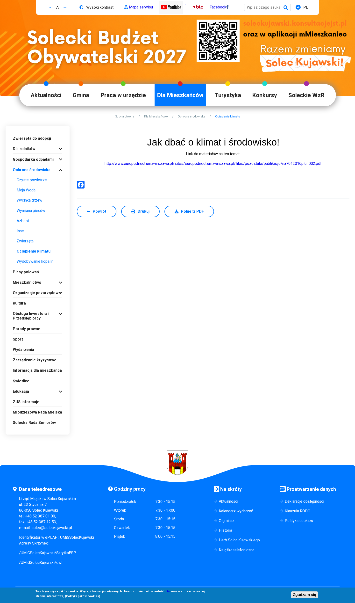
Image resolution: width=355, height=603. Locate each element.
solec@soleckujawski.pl (51, 527)
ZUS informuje (26, 402)
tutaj (167, 591)
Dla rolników (24, 148)
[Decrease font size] (50, 7)
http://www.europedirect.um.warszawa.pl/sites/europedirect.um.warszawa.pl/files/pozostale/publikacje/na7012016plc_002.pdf (213, 163)
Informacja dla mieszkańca (37, 370)
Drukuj (143, 211)
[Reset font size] (57, 7)
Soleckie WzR (306, 95)
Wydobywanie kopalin (35, 261)
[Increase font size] (65, 7)
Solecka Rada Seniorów (34, 422)
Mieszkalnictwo (27, 282)
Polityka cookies (299, 520)
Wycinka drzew (29, 200)
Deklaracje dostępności (304, 501)
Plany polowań (26, 272)
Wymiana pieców (31, 210)
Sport (18, 339)
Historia (225, 530)
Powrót (99, 211)
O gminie (226, 520)
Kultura (19, 303)
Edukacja (21, 391)
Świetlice (21, 381)
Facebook (218, 7)
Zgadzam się (304, 595)
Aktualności (46, 95)
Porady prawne (26, 329)
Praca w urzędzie (123, 95)
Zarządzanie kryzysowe (35, 360)
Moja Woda (26, 190)
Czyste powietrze (32, 180)
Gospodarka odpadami (33, 159)
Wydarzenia (23, 349)
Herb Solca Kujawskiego (239, 540)
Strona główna (124, 116)
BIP (195, 7)
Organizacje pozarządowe (37, 293)
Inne (20, 231)
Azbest (23, 220)
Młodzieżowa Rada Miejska (37, 412)
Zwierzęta (25, 241)
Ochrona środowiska (191, 116)
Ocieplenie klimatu (33, 251)
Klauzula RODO (297, 511)
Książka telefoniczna (236, 550)
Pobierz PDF (192, 211)
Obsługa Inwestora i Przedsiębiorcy (31, 315)
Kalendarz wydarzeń (236, 511)
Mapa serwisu (141, 7)
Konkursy (264, 95)
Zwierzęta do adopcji (32, 138)
